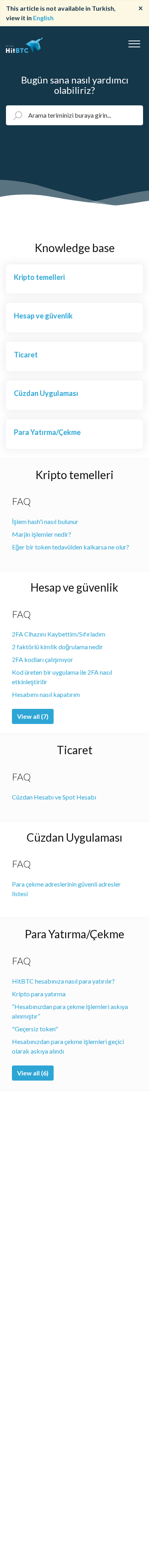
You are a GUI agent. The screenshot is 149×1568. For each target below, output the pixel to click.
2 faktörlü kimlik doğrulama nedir (57, 646)
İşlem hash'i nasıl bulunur (45, 521)
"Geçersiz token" (35, 1028)
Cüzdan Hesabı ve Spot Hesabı (54, 797)
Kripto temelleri (74, 474)
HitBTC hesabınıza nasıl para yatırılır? (63, 981)
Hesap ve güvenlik (74, 587)
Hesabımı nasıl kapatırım (46, 694)
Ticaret (75, 750)
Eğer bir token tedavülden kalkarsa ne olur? (70, 547)
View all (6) (32, 1073)
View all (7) (32, 716)
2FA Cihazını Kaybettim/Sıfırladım (58, 634)
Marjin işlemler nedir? (41, 534)
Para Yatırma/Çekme (74, 934)
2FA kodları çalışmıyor (42, 659)
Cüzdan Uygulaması (74, 837)
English (43, 17)
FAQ (21, 501)
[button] (134, 41)
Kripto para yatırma (39, 993)
